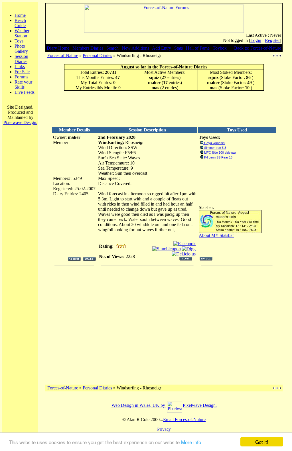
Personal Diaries (97, 55)
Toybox (220, 48)
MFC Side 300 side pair (220, 152)
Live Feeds (25, 92)
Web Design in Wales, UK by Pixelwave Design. (164, 405)
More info (191, 442)
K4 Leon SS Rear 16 (218, 157)
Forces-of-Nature (62, 55)
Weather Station (22, 33)
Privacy (164, 429)
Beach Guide (20, 23)
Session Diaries (21, 59)
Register (272, 40)
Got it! (261, 441)
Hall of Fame (198, 48)
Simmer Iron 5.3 (215, 147)
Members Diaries (87, 48)
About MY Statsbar (216, 235)
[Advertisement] (164, 108)
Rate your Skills (23, 85)
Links (20, 66)
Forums (21, 76)
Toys (19, 40)
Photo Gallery (21, 49)
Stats (178, 48)
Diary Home (58, 48)
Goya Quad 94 (214, 143)
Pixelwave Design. (20, 122)
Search (112, 48)
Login (255, 40)
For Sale (22, 71)
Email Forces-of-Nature (184, 419)
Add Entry (161, 48)
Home (20, 15)
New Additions (135, 48)
